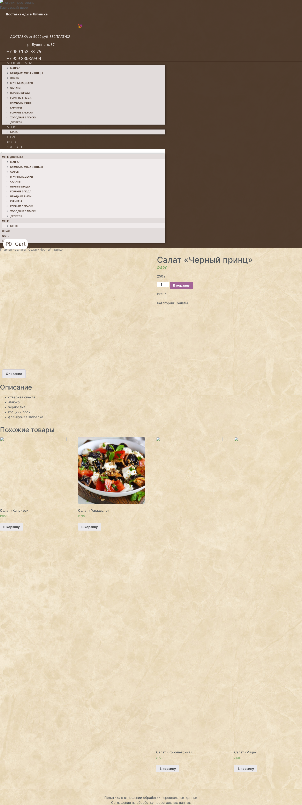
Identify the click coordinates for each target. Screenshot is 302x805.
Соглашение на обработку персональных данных (151, 802)
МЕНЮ (11, 127)
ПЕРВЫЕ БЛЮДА (20, 92)
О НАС (11, 137)
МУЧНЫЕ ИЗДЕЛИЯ (21, 83)
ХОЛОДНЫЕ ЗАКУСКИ (23, 117)
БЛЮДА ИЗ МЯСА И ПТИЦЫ (26, 73)
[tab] (14, 373)
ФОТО (11, 142)
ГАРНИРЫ (16, 107)
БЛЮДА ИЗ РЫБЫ (20, 102)
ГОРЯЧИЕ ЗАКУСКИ (21, 112)
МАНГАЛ (15, 68)
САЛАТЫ (15, 88)
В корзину (181, 285)
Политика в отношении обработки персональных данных (151, 798)
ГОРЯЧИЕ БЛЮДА (20, 97)
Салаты (20, 249)
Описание (14, 374)
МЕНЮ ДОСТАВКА (19, 63)
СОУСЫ (14, 78)
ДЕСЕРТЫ (16, 122)
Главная (6, 249)
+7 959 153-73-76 (24, 51)
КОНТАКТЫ (14, 147)
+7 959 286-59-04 (24, 58)
